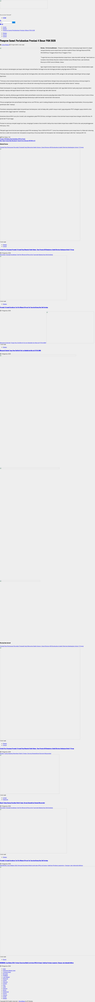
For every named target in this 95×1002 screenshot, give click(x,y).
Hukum (5, 995)
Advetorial (6, 992)
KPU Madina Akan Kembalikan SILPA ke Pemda (12, 139)
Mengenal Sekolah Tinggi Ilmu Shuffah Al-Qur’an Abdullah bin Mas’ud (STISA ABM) (23, 343)
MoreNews (22, 1001)
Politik (4, 997)
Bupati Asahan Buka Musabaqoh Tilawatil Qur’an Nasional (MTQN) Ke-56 (17, 141)
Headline (5, 975)
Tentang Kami (7, 972)
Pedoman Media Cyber (9, 970)
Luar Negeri (6, 977)
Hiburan (5, 982)
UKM (4, 987)
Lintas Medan (5, 45)
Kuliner (5, 983)
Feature (5, 988)
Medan (5, 33)
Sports (5, 35)
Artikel (4, 18)
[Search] (0, 20)
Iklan (4, 969)
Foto (4, 985)
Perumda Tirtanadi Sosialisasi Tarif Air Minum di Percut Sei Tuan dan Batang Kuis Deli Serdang (26, 254)
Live (2, 24)
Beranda (5, 974)
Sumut (5, 36)
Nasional (5, 799)
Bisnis (4, 959)
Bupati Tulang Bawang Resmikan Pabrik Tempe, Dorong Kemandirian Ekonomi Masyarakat (25, 753)
